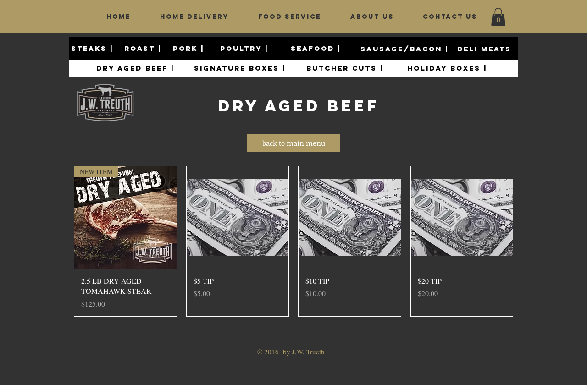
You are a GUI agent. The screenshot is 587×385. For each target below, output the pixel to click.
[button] (498, 17)
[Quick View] (238, 217)
